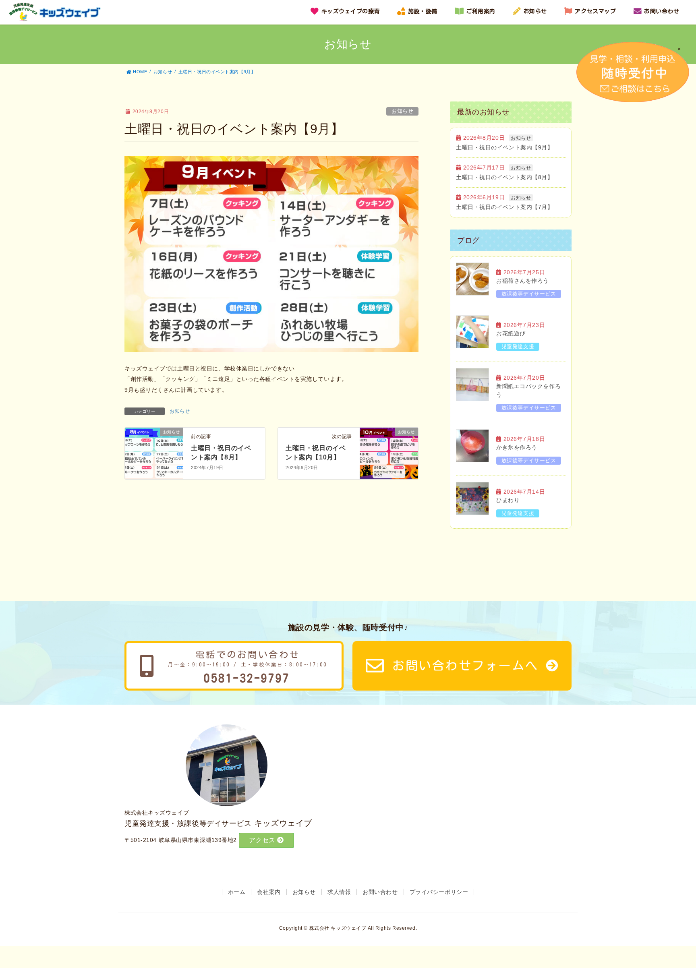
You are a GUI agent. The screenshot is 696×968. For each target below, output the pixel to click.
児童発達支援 (517, 346)
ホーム (237, 892)
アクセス (263, 840)
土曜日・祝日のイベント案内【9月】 (504, 147)
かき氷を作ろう (516, 447)
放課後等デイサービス (528, 294)
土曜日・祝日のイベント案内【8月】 (504, 177)
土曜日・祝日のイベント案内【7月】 (504, 207)
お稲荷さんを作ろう (522, 280)
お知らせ (402, 111)
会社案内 (268, 892)
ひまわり (508, 500)
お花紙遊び (511, 333)
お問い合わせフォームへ (465, 666)
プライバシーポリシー (439, 892)
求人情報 (339, 892)
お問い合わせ (380, 892)
